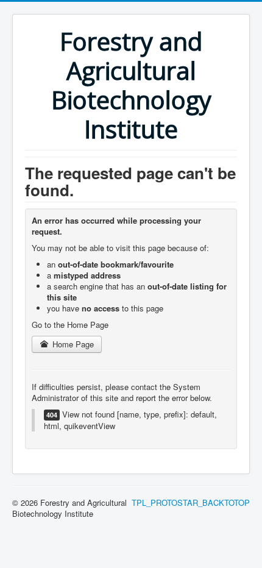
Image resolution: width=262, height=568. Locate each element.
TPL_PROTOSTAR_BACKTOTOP (191, 502)
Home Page (72, 344)
